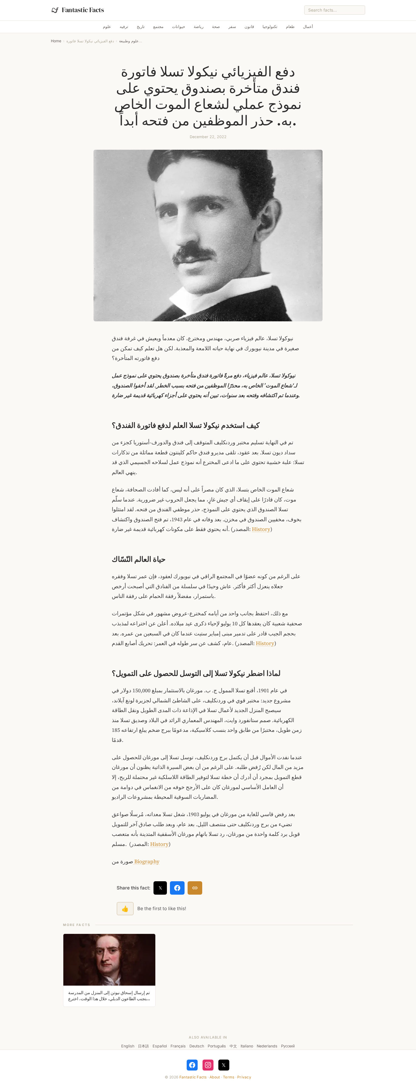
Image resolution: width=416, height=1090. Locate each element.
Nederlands (267, 1046)
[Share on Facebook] (177, 888)
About (215, 1077)
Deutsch (196, 1046)
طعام (290, 26)
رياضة (198, 26)
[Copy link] (195, 888)
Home (56, 41)
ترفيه (124, 26)
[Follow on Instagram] (208, 1065)
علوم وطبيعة (129, 41)
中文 (233, 1046)
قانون (249, 26)
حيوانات (178, 26)
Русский (288, 1046)
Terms (228, 1077)
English (127, 1046)
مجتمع (158, 26)
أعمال (308, 26)
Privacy (244, 1077)
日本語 (143, 1046)
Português (217, 1046)
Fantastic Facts (193, 1077)
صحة (216, 26)
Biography (146, 861)
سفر (232, 26)
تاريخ (141, 26)
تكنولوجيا (270, 26)
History (261, 529)
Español (160, 1046)
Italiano (247, 1046)
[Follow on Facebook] (192, 1065)
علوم (107, 26)
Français (178, 1046)
